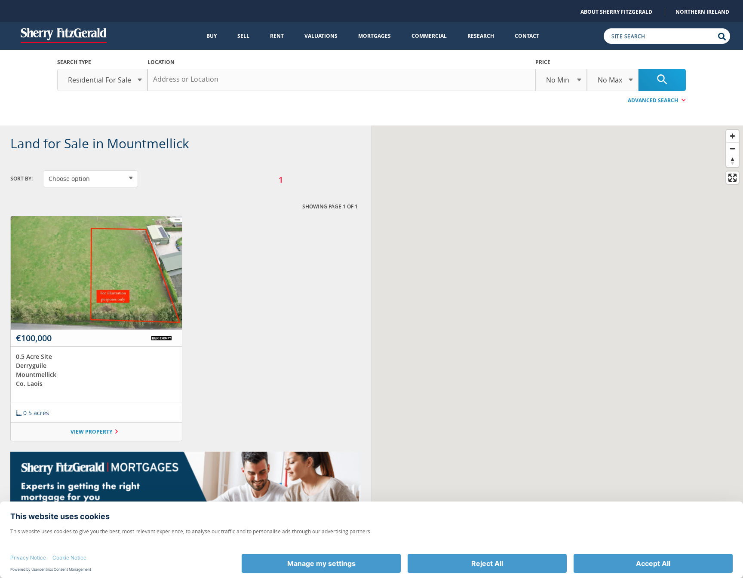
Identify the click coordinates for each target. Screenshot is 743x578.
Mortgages (374, 36)
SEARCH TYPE (74, 62)
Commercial (429, 36)
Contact (527, 36)
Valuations (321, 36)
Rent (277, 36)
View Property (91, 431)
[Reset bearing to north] (732, 161)
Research (480, 36)
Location (161, 62)
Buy (211, 36)
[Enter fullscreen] (732, 177)
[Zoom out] (732, 148)
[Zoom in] (732, 136)
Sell (243, 36)
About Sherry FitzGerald (616, 11)
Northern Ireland (702, 11)
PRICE (542, 62)
